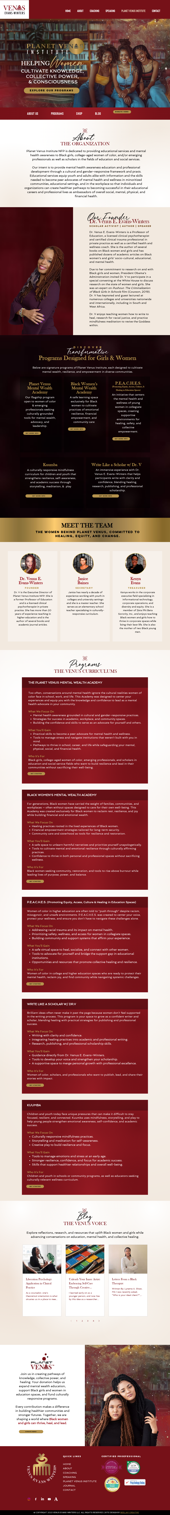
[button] (32, 113)
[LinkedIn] (42, 1499)
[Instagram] (29, 1499)
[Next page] (99, 1320)
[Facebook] (35, 1499)
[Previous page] (71, 1320)
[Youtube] (49, 1499)
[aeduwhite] (56, 1499)
